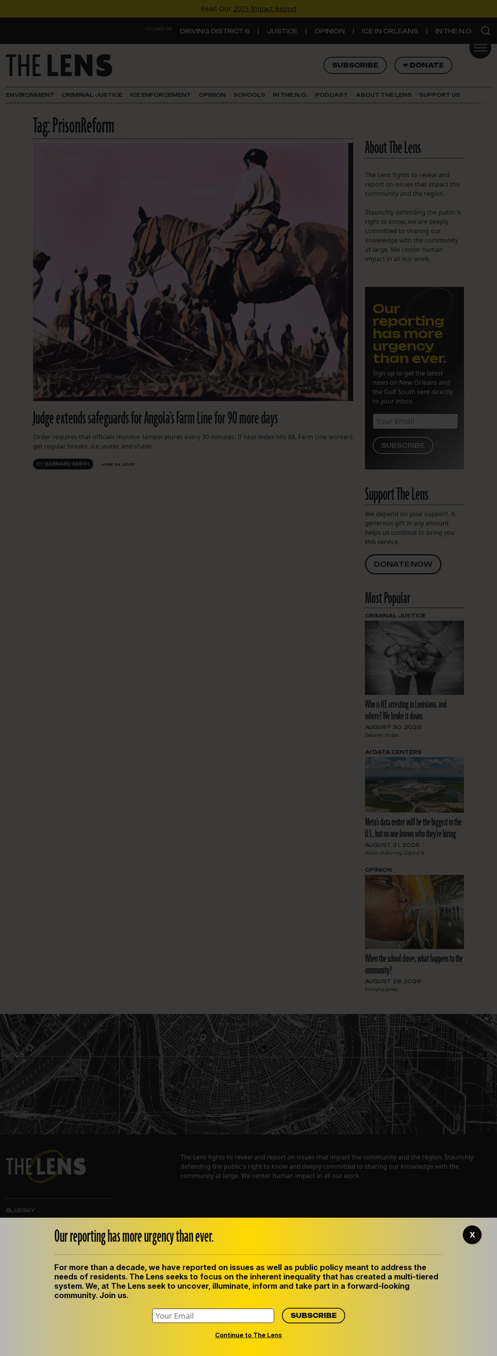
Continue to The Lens (248, 1335)
